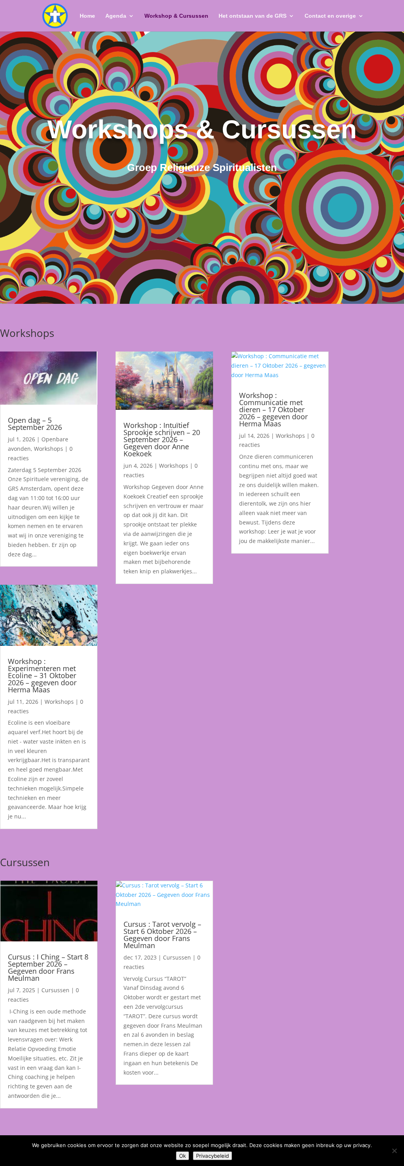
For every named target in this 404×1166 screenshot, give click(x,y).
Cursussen (55, 990)
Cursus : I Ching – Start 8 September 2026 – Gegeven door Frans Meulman (48, 967)
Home (87, 16)
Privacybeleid (212, 1156)
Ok (182, 1156)
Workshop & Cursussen (176, 16)
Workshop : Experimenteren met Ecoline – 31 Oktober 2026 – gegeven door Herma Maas (42, 675)
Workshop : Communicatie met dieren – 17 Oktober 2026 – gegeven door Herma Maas (273, 409)
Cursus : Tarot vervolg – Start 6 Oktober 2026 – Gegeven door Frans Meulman (162, 934)
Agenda (115, 16)
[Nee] (394, 1151)
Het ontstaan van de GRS (252, 16)
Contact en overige (330, 16)
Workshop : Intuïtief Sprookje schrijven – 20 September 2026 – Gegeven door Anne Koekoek (161, 439)
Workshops (48, 448)
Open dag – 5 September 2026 (35, 423)
